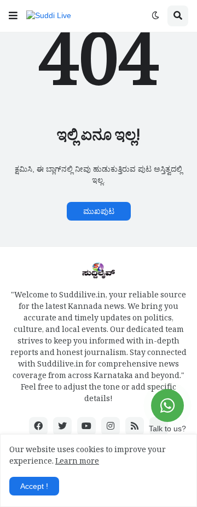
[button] (13, 16)
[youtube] (86, 426)
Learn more (77, 463)
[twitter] (62, 426)
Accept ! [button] (34, 486)
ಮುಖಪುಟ (98, 211)
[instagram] (110, 426)
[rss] (134, 426)
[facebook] (38, 426)
